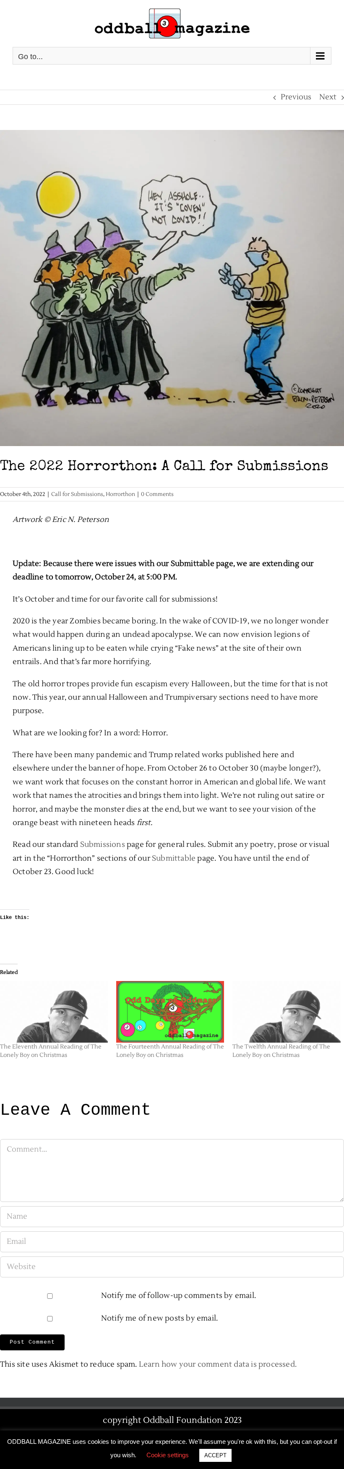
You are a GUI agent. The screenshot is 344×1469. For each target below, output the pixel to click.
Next (327, 97)
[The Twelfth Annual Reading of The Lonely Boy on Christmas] (286, 1012)
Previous (296, 97)
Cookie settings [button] (167, 1455)
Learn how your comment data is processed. (218, 1364)
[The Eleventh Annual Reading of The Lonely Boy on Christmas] (54, 1012)
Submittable (173, 858)
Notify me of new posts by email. (159, 1318)
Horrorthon (120, 494)
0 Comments (157, 494)
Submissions (102, 844)
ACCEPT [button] (215, 1455)
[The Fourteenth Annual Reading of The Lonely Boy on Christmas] (170, 1012)
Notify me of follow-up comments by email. (178, 1295)
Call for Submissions (77, 494)
